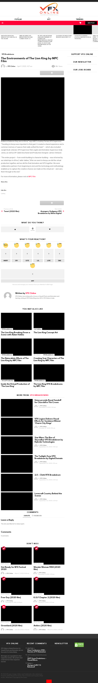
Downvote (50, 229)
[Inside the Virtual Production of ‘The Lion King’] (16, 373)
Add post (91, 23)
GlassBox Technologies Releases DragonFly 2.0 (64, 36)
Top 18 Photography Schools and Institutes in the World (82, 37)
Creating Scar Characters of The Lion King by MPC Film (49, 359)
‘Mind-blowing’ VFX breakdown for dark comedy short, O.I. (26, 37)
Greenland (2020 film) (11, 625)
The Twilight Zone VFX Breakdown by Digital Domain (49, 457)
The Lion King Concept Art (46, 332)
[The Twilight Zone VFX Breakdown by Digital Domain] (17, 464)
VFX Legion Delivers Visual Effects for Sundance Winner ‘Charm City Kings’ (48, 420)
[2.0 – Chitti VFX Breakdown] (17, 483)
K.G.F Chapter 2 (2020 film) (47, 597)
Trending (79, 19)
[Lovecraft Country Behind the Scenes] (17, 501)
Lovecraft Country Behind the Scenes (48, 494)
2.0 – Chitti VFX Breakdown (48, 474)
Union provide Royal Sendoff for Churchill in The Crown (9, 37)
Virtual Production (7, 380)
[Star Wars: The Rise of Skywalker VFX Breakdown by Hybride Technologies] (17, 445)
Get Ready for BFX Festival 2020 (13, 568)
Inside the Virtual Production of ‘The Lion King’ (15, 385)
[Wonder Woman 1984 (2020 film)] (49, 556)
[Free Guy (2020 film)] (16, 586)
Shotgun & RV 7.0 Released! (34, 666)
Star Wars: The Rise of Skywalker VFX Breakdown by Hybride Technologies (49, 439)
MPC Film (32, 177)
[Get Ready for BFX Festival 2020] (16, 556)
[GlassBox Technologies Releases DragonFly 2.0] (64, 29)
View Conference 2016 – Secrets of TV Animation (36, 651)
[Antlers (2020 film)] (49, 614)
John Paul (30, 648)
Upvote (15, 229)
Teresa (29, 663)
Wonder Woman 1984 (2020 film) (47, 568)
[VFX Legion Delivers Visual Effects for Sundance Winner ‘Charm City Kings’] (17, 426)
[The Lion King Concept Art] (49, 321)
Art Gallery (37, 329)
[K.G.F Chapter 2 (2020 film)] (49, 586)
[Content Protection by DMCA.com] (79, 646)
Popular (18, 19)
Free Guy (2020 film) (11, 597)
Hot (48, 19)
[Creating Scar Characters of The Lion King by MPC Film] (49, 347)
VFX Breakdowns (7, 329)
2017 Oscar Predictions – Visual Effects (36, 659)
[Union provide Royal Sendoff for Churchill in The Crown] (9, 29)
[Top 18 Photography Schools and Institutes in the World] (83, 29)
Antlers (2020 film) (42, 625)
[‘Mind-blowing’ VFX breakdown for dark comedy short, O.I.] (27, 29)
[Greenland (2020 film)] (16, 614)
